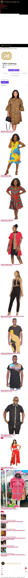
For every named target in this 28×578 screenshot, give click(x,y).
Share (16, 70)
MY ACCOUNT (3, 6)
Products (5, 73)
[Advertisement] (14, 30)
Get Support (11, 70)
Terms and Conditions (15, 73)
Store (5, 48)
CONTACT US (3, 5)
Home (1, 48)
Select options (9, 132)
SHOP (1, 4)
